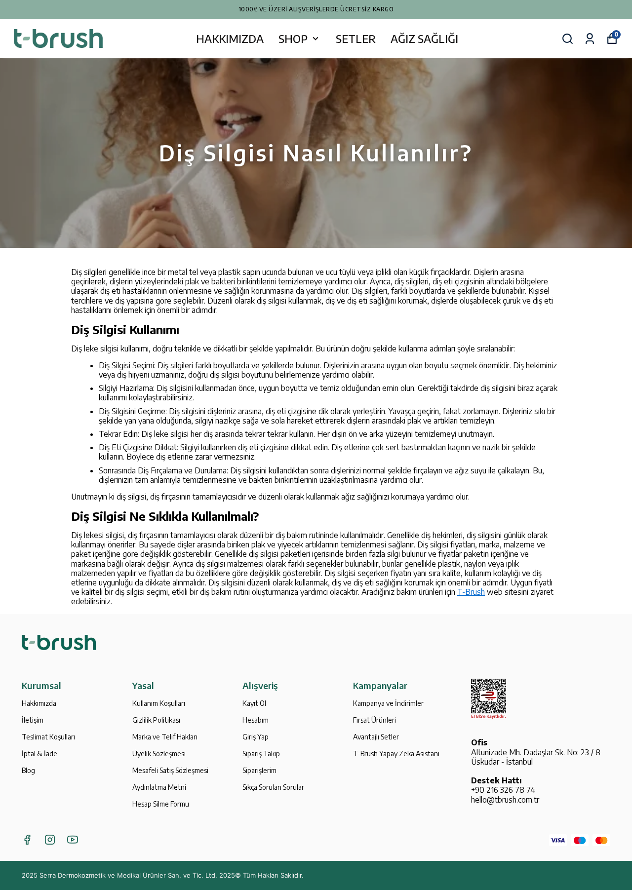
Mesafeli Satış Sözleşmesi (170, 770)
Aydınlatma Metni (159, 787)
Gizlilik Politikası (156, 720)
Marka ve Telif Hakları (165, 737)
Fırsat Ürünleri (374, 720)
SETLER (356, 38)
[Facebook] (27, 839)
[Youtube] (72, 839)
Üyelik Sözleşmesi (159, 753)
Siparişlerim (259, 770)
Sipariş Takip (261, 753)
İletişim (32, 720)
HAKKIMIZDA (230, 38)
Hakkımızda (39, 703)
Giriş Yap (255, 737)
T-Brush (471, 592)
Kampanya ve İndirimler (388, 703)
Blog (28, 770)
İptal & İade (39, 753)
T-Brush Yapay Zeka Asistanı (396, 753)
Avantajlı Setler (376, 737)
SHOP (293, 38)
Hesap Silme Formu (160, 804)
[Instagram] (49, 839)
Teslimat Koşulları (48, 737)
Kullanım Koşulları (158, 703)
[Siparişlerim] (590, 39)
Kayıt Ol (254, 703)
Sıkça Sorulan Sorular (273, 787)
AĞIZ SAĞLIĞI (424, 38)
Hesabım (255, 720)
